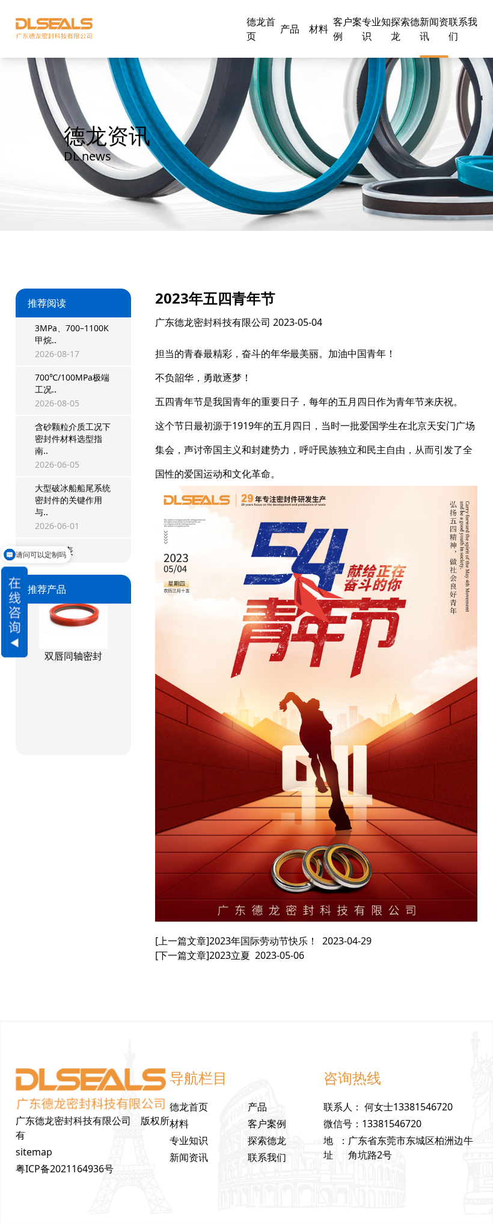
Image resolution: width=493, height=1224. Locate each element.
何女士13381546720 (408, 1106)
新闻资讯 (434, 29)
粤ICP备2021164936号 (65, 1168)
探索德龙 (405, 29)
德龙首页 (260, 29)
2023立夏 (229, 955)
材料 (318, 28)
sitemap (34, 1151)
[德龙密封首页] (54, 29)
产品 (289, 28)
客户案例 (347, 29)
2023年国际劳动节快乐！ (263, 940)
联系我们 (463, 29)
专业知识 (376, 29)
